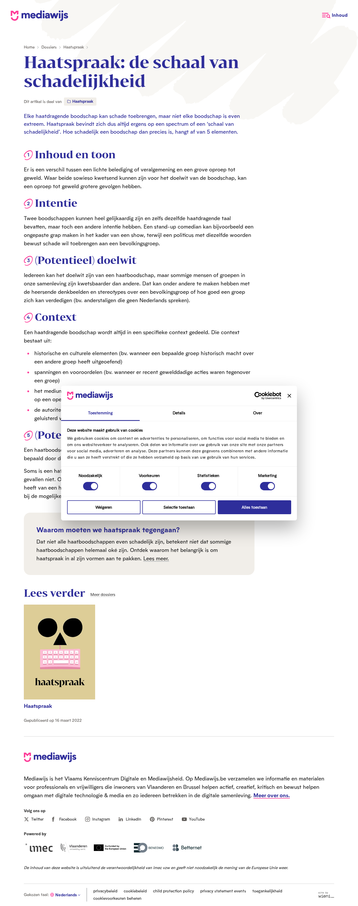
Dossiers (49, 47)
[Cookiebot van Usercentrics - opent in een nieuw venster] (258, 396)
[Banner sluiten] (289, 396)
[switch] (149, 486)
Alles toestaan (254, 507)
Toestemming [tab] (100, 412)
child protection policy (173, 890)
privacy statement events (223, 890)
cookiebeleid (135, 890)
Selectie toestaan (179, 507)
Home (29, 47)
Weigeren (103, 507)
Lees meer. (156, 558)
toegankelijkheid (267, 890)
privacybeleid (105, 890)
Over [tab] (257, 412)
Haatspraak (73, 47)
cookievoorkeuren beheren (117, 898)
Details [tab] (179, 412)
